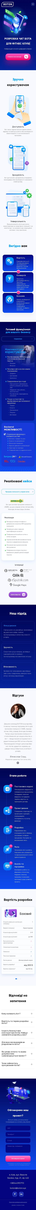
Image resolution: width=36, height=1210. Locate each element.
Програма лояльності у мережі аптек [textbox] (17, 492)
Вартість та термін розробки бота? (15, 1022)
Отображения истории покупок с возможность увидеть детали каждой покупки (18, 553)
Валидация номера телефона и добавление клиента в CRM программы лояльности (19, 524)
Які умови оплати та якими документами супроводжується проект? (14, 1054)
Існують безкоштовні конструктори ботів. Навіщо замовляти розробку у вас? (15, 1032)
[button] (16, 979)
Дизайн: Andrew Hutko (18, 1205)
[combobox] (18, 491)
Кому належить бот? (11, 1013)
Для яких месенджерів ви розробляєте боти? (13, 1043)
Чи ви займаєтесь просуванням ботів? (11, 1064)
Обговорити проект (18, 1158)
